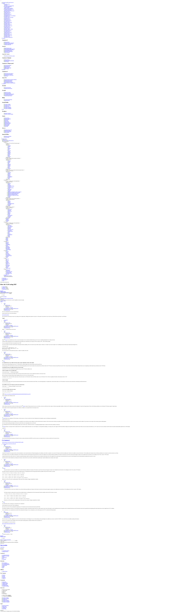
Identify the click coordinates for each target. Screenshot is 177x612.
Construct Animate (13, 158)
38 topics (7, 325)
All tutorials (8, 52)
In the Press (4, 577)
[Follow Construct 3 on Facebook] (7, 107)
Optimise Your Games (15, 195)
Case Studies (4, 559)
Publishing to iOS (9, 50)
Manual (8, 59)
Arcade (5, 258)
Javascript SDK (8, 67)
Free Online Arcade (5, 585)
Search (3, 280)
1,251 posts (10, 325)
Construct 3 (12, 143)
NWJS (9, 66)
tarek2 (24, 406)
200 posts (10, 514)
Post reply (1, 290)
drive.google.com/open (5, 314)
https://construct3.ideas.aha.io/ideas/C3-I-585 (8, 523)
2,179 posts (11, 307)
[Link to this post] (6, 309)
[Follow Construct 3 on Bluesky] (7, 106)
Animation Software (5, 551)
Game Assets (4, 581)
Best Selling (9, 130)
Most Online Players (10, 94)
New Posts (8, 100)
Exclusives (7, 132)
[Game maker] (8, 140)
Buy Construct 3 (8, 113)
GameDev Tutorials (5, 583)
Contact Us (5, 274)
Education (3, 69)
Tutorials (7, 61)
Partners (3, 566)
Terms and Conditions (5, 605)
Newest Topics (10, 88)
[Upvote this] (7, 308)
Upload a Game (9, 95)
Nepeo (4, 426)
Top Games (8, 92)
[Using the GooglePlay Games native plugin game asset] (0, 297)
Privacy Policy (4, 606)
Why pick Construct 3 (10, 73)
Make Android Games (15, 193)
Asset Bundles (9, 136)
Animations (9, 118)
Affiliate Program (4, 571)
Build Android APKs (10, 49)
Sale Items (7, 137)
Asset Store (6, 241)
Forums (5, 250)
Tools (7, 126)
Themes (8, 124)
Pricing (3, 556)
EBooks (7, 119)
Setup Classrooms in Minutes (12, 79)
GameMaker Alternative (5, 555)
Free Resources (10, 74)
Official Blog (10, 99)
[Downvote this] (14, 308)
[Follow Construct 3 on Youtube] (7, 105)
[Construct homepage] (8, 2)
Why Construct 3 (4, 562)
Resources (3, 38)
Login (6, 138)
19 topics (7, 514)
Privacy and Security (10, 75)
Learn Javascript (4, 565)
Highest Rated (9, 131)
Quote (9, 310)
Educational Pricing (9, 81)
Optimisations (10, 51)
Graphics (8, 122)
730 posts (10, 401)
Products (3, 3)
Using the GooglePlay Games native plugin (6, 298)
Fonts (7, 120)
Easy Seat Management (5, 563)
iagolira (1, 301)
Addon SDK (9, 44)
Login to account (9, 275)
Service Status (4, 608)
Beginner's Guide (8, 48)
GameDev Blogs (4, 584)
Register (3, 138)
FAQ (3, 558)
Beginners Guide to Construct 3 (16, 191)
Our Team (3, 575)
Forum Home (9, 87)
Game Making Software (5, 550)
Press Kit (3, 576)
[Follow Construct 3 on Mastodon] (7, 108)
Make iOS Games (14, 194)
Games (8, 121)
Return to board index (7, 539)
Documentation (4, 557)
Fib (3, 534)
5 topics (7, 401)
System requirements (11, 60)
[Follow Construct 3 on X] (4, 599)
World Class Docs (9, 80)
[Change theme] (8, 276)
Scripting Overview (10, 43)
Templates (8, 123)
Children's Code (4, 607)
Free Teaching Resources (6, 564)
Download (9, 65)
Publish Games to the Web (16, 192)
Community (4, 83)
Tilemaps (7, 125)
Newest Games (8, 93)
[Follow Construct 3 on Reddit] (7, 104)
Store (3, 109)
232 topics (7, 307)
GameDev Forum (4, 582)
